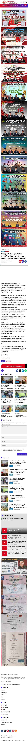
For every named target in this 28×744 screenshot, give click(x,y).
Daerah (3, 251)
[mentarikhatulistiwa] (10, 2)
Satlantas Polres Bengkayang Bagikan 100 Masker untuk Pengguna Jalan (6, 401)
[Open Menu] (23, 2)
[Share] (25, 261)
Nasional (3, 699)
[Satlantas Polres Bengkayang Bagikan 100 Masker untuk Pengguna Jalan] (7, 394)
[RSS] (15, 731)
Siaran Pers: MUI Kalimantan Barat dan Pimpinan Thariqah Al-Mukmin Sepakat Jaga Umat (17, 547)
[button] (21, 2)
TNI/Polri (9, 361)
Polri (2, 697)
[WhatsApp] (25, 370)
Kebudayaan (4, 692)
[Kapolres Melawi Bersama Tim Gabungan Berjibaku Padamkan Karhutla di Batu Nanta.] (7, 380)
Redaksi (3, 724)
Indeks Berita (4, 720)
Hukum (7, 251)
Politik (4, 709)
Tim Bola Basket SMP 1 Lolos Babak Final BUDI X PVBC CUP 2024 (17, 542)
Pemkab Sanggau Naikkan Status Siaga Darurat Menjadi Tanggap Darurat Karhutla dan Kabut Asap (20, 387)
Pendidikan (5, 707)
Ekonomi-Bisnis (6, 712)
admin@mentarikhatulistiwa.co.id (12, 684)
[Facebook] (17, 370)
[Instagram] (13, 731)
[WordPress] (10, 731)
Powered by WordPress (7, 740)
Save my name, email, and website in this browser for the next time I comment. (13, 449)
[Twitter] (20, 370)
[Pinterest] (7, 731)
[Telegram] (23, 370)
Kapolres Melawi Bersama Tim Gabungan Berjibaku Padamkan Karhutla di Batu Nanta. (7, 387)
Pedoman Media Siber (6, 722)
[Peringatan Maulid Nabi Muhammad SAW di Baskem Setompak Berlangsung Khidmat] (21, 394)
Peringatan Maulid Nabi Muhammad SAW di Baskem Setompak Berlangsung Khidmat (21, 401)
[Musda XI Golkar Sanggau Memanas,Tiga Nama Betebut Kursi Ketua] (7, 408)
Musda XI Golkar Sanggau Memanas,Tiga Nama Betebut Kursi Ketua (6, 415)
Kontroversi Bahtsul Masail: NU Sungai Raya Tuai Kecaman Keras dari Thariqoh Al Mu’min (16, 536)
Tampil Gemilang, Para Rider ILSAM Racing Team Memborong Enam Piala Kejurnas (17, 552)
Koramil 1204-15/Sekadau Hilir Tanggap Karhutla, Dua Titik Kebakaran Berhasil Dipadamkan (21, 415)
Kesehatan (5, 714)
